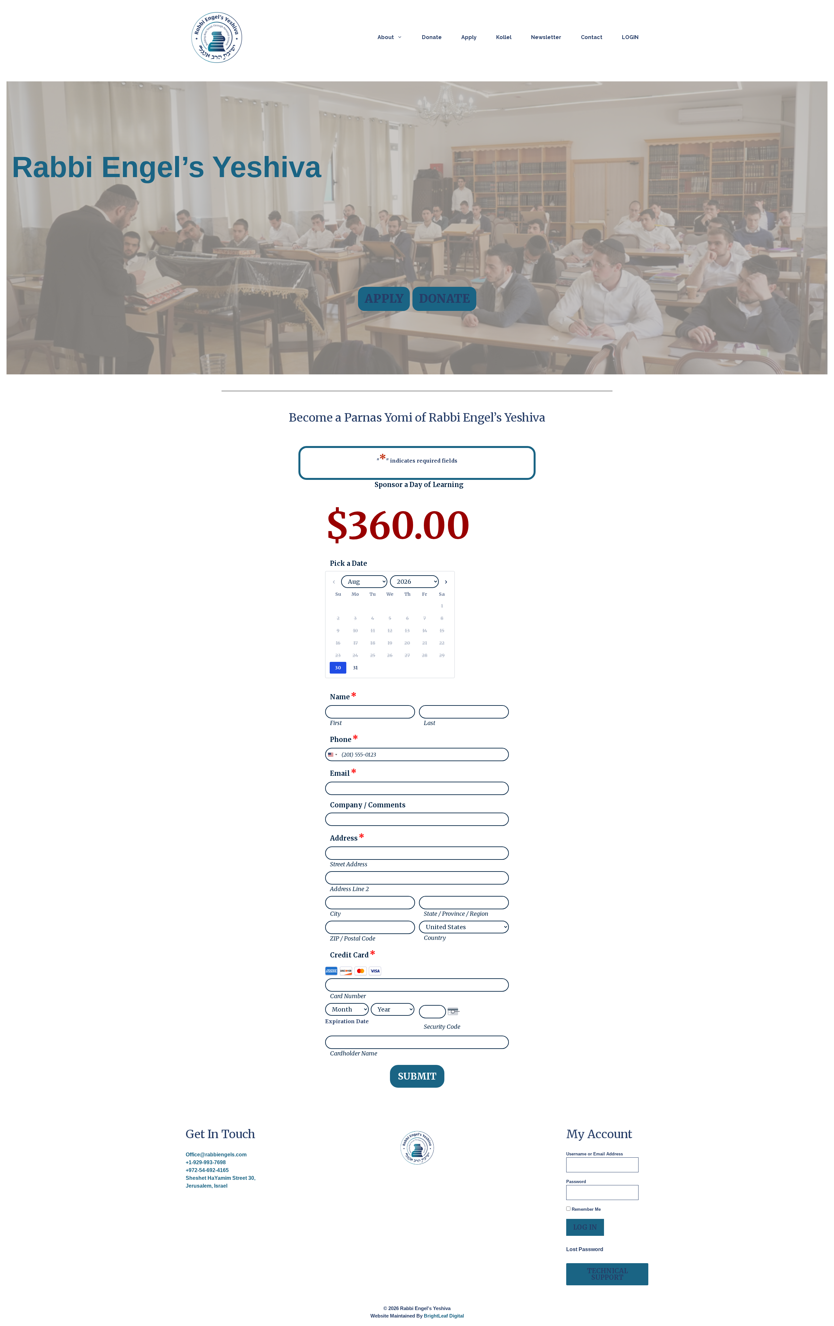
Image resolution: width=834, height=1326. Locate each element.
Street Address (348, 864)
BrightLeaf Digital (444, 1316)
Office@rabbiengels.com (216, 1154)
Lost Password (584, 1249)
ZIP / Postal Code (352, 938)
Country (435, 938)
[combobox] (332, 754)
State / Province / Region (456, 913)
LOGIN (630, 37)
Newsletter (546, 37)
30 (338, 668)
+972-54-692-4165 (207, 1170)
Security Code (442, 1026)
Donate (432, 37)
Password (576, 1181)
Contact (591, 37)
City (335, 913)
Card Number (348, 996)
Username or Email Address (594, 1154)
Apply (469, 37)
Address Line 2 (349, 889)
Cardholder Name (353, 1053)
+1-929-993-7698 (206, 1162)
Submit (417, 1076)
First (336, 723)
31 (355, 668)
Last (429, 723)
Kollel (503, 37)
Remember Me (585, 1209)
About (386, 37)
